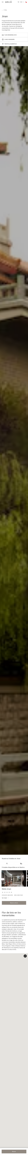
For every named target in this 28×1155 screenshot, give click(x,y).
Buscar (14, 1151)
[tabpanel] (14, 887)
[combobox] (22, 2)
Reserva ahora (14, 903)
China (5, 10)
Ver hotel (4, 898)
